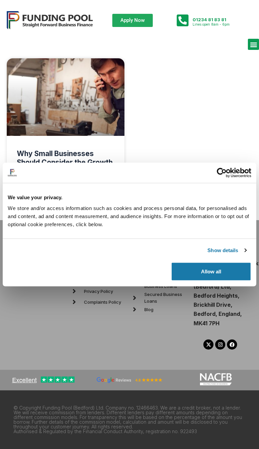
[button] (253, 44)
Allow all (211, 271)
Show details (222, 250)
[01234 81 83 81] (182, 20)
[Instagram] (220, 344)
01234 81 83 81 (209, 19)
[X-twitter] (208, 344)
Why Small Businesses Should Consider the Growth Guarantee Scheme (65, 162)
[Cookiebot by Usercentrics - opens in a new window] (221, 173)
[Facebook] (232, 344)
